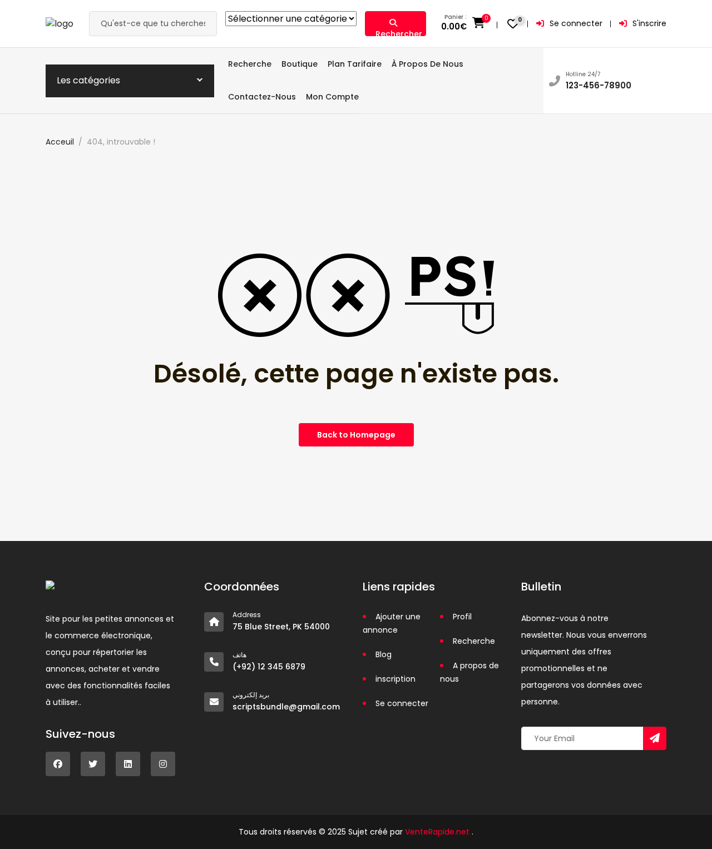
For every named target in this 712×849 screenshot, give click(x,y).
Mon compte (332, 96)
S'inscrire (649, 23)
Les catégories (88, 80)
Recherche (249, 63)
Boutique (299, 63)
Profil (462, 616)
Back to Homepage (356, 434)
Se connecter (576, 23)
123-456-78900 (598, 85)
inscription (395, 678)
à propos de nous (427, 63)
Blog (383, 654)
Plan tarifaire (355, 63)
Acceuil (60, 141)
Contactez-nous (262, 96)
